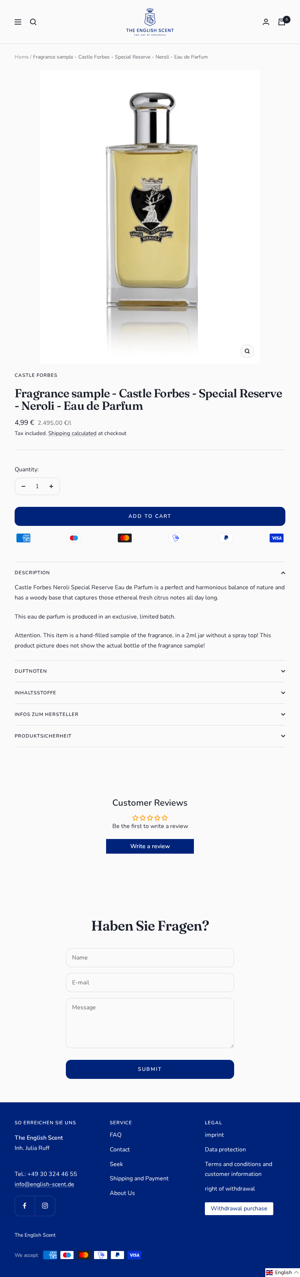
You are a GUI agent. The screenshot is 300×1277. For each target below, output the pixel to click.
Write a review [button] (150, 846)
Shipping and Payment (139, 1178)
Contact (120, 1150)
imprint (214, 1135)
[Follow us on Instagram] (45, 1206)
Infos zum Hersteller (47, 714)
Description (32, 572)
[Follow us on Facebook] (25, 1206)
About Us (122, 1193)
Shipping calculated (72, 433)
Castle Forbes (36, 375)
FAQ (115, 1135)
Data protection (225, 1150)
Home (22, 56)
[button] (282, 1272)
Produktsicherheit (43, 736)
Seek (116, 1164)
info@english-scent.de (44, 1184)
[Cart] (281, 22)
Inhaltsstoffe (35, 693)
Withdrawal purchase (239, 1208)
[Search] (33, 22)
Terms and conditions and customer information (238, 1169)
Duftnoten (31, 671)
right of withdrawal (230, 1189)
